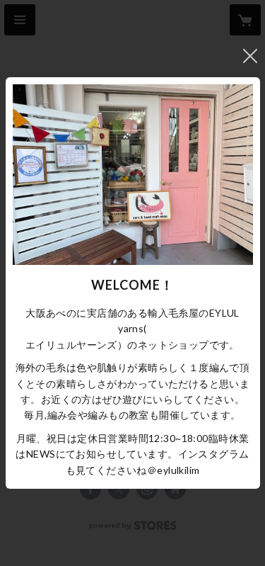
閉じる (250, 56)
